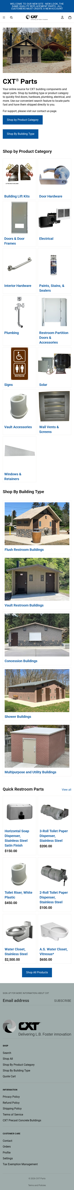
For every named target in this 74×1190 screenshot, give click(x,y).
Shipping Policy (12, 1108)
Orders (7, 1146)
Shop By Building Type (20, 133)
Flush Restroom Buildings (24, 550)
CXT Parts (40, 1178)
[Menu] (4, 17)
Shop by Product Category (23, 119)
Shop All (8, 1059)
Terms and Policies (37, 1185)
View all (66, 789)
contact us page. (47, 111)
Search (7, 1053)
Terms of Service (13, 1114)
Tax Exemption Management (20, 1164)
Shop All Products (37, 972)
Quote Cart (9, 1076)
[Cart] (70, 17)
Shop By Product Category (19, 1064)
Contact (7, 1140)
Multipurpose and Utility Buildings (30, 772)
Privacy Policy (11, 1097)
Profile (6, 1152)
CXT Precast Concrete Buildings (22, 1120)
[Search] (11, 17)
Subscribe (62, 1000)
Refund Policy (11, 1102)
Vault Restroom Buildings (24, 605)
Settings (8, 1158)
